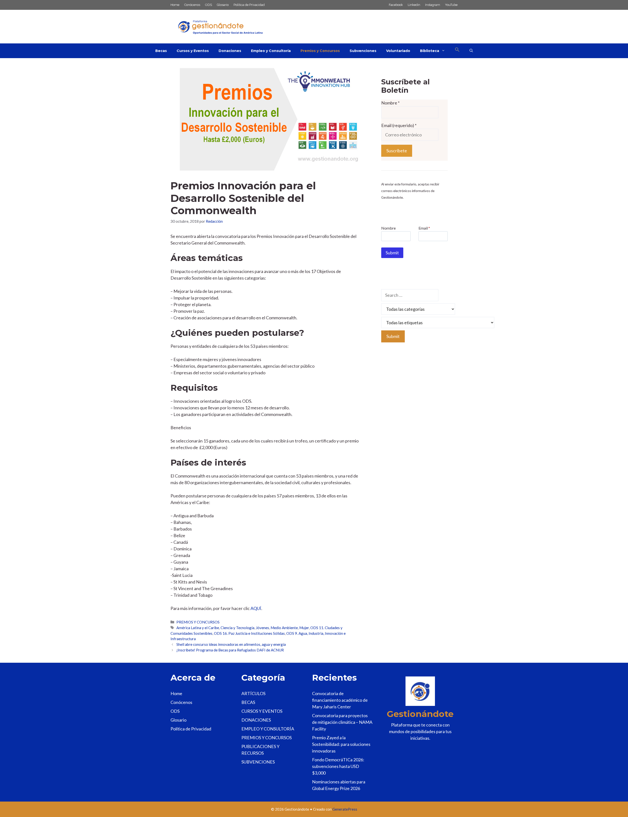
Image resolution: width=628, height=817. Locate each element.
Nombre (390, 102)
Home (174, 5)
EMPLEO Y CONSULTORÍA (267, 728)
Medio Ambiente (284, 627)
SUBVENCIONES (258, 762)
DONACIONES (256, 720)
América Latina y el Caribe (197, 627)
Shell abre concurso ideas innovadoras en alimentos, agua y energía (231, 644)
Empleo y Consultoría (271, 51)
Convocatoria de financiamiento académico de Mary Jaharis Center (340, 700)
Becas (161, 51)
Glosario (223, 5)
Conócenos (192, 5)
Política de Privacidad (249, 5)
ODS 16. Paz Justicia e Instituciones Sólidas (249, 633)
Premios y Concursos (320, 51)
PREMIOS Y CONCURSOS (198, 622)
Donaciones (230, 51)
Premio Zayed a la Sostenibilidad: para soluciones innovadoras (341, 744)
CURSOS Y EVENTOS (261, 711)
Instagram (432, 5)
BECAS (248, 702)
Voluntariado (398, 51)
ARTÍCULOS (253, 693)
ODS (208, 5)
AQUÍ (255, 608)
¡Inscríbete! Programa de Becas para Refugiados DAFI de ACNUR (230, 650)
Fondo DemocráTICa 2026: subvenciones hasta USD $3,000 (338, 766)
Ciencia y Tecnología (237, 627)
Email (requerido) (399, 125)
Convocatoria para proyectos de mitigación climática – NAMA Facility (342, 722)
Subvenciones (363, 51)
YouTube (451, 5)
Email (424, 228)
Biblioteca (429, 51)
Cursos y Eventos (193, 51)
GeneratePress (344, 809)
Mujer (304, 627)
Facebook (396, 5)
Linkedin (414, 5)
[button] (457, 50)
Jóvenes (262, 627)
